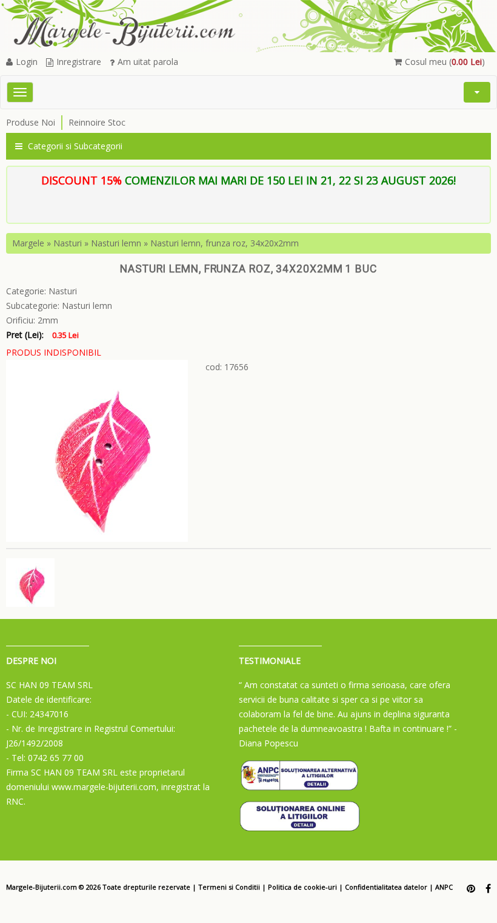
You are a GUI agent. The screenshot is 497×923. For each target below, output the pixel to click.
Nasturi (67, 243)
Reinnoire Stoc (96, 122)
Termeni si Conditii (229, 886)
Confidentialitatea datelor (386, 886)
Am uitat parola (148, 61)
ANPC (444, 886)
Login (27, 61)
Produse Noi (30, 122)
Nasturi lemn (116, 243)
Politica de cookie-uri (302, 886)
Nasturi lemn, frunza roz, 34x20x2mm (224, 243)
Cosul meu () (445, 61)
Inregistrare (78, 61)
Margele (28, 243)
